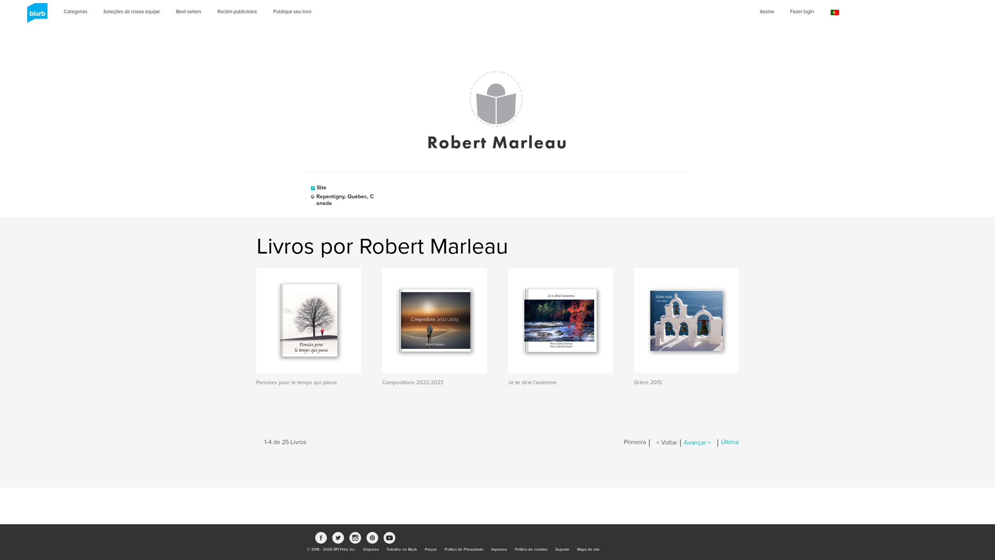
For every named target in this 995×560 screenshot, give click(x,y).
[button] (835, 13)
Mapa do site (588, 549)
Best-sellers (188, 12)
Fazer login (802, 12)
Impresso (499, 549)
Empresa (371, 549)
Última (729, 442)
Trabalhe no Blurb (401, 549)
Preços (431, 549)
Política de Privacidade (464, 549)
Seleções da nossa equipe (131, 12)
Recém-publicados (237, 12)
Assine (767, 12)
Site (321, 187)
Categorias (75, 12)
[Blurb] (35, 15)
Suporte (562, 549)
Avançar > (697, 442)
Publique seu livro (292, 12)
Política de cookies (531, 549)
